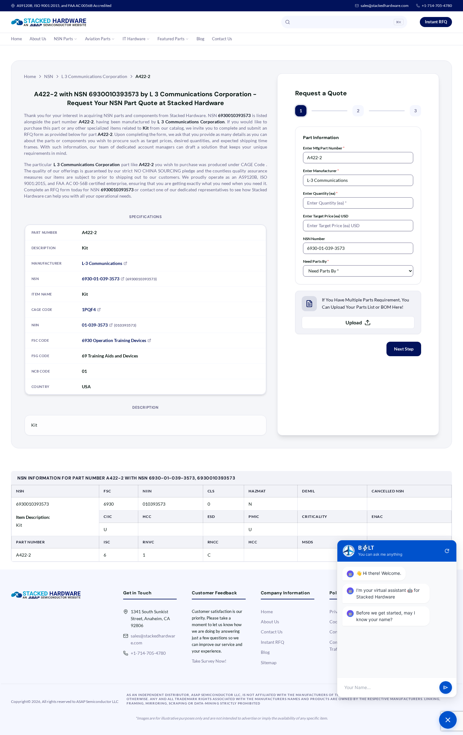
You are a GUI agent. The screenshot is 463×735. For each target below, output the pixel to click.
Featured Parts (171, 38)
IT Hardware (134, 38)
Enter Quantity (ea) (320, 193)
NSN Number (314, 238)
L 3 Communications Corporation (94, 76)
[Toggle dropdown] (75, 39)
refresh (447, 551)
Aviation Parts (98, 38)
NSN (48, 76)
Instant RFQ (436, 21)
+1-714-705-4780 (437, 5)
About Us (38, 38)
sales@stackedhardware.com (385, 5)
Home (16, 38)
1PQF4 (89, 309)
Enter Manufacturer (321, 170)
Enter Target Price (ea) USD (325, 216)
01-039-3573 (95, 325)
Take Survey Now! (209, 661)
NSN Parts (63, 38)
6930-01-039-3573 (100, 278)
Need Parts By (316, 261)
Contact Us (222, 38)
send (446, 687)
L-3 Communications (102, 263)
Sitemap (269, 662)
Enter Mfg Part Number (324, 148)
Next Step (404, 348)
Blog (200, 38)
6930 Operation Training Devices (114, 340)
